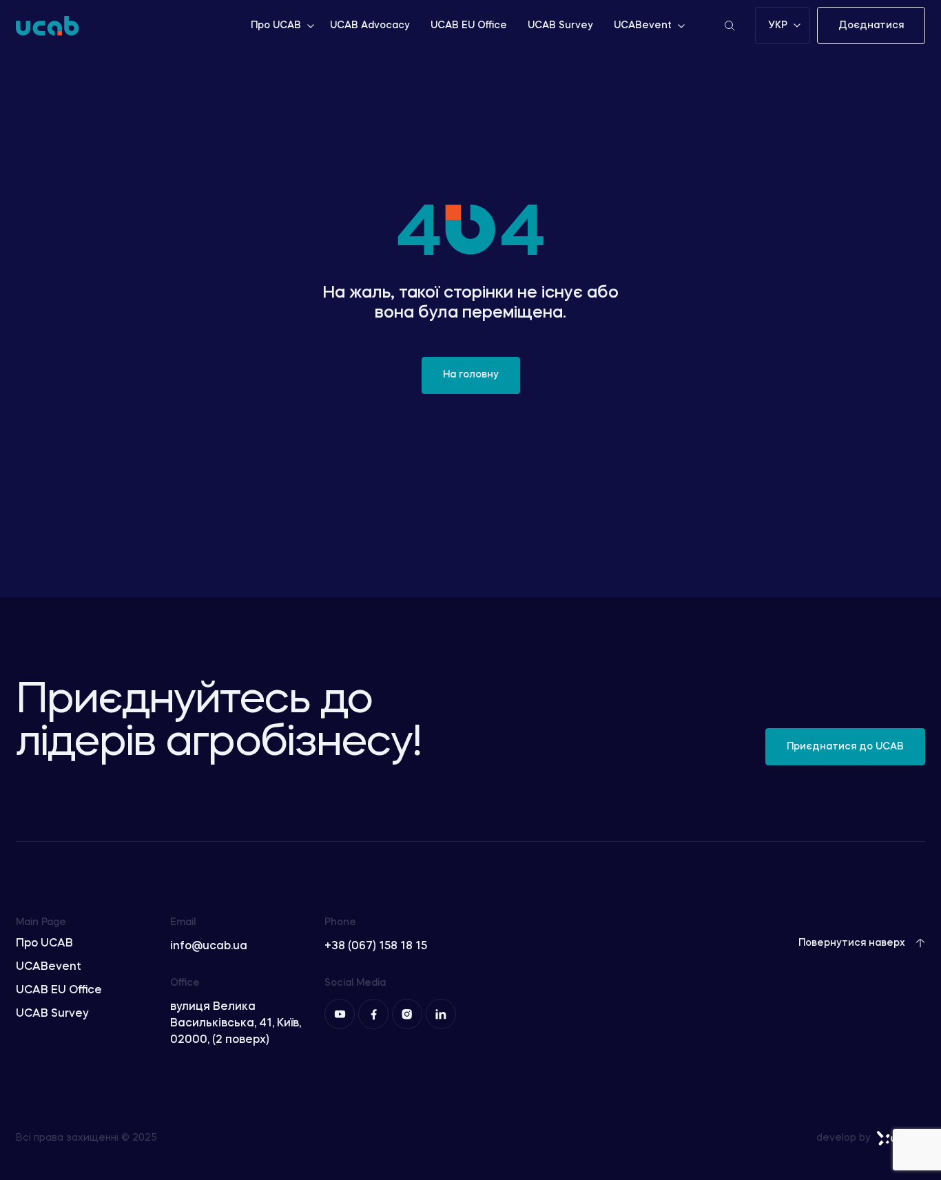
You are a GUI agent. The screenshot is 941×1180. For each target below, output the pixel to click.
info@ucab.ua (208, 946)
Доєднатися (871, 25)
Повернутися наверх (851, 943)
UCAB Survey (560, 25)
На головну (471, 375)
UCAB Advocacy (370, 25)
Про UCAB (276, 25)
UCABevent (643, 25)
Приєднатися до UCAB (845, 747)
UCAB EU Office (469, 25)
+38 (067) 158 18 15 (375, 946)
